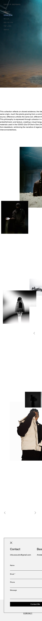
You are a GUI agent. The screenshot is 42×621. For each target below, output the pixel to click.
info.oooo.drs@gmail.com (20, 555)
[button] (11, 543)
